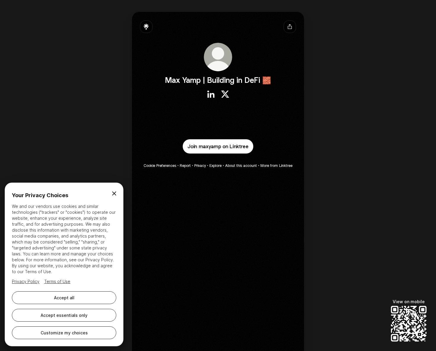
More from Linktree (276, 165)
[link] (211, 94)
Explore (215, 165)
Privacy (200, 165)
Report (185, 165)
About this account (241, 165)
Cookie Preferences (160, 165)
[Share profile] (290, 27)
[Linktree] (146, 27)
